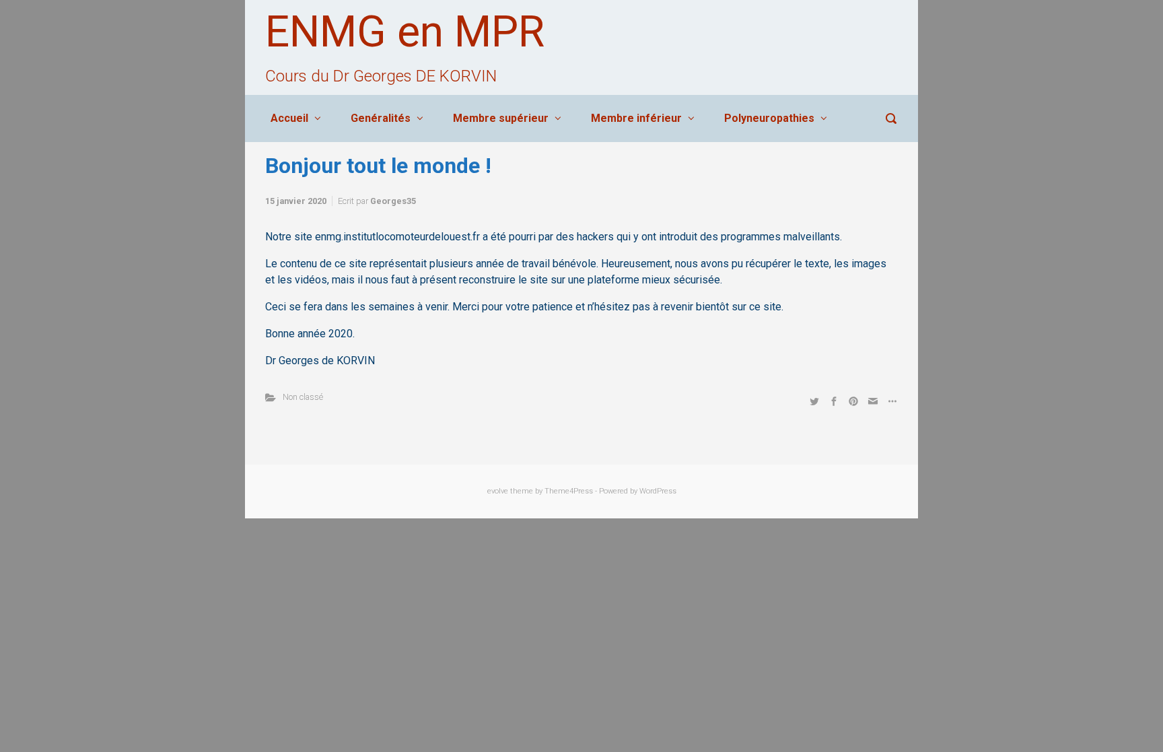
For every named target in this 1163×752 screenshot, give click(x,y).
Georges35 (393, 201)
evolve (497, 491)
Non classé (303, 397)
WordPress (657, 491)
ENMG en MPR (404, 32)
